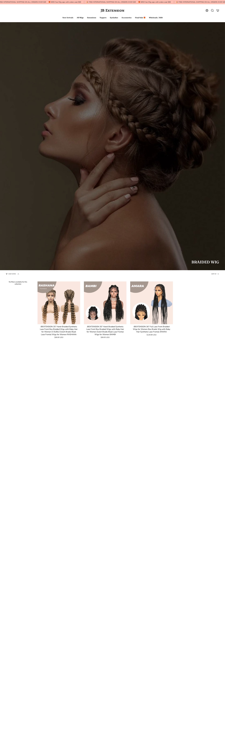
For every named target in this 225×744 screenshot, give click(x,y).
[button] (212, 10)
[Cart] (217, 10)
